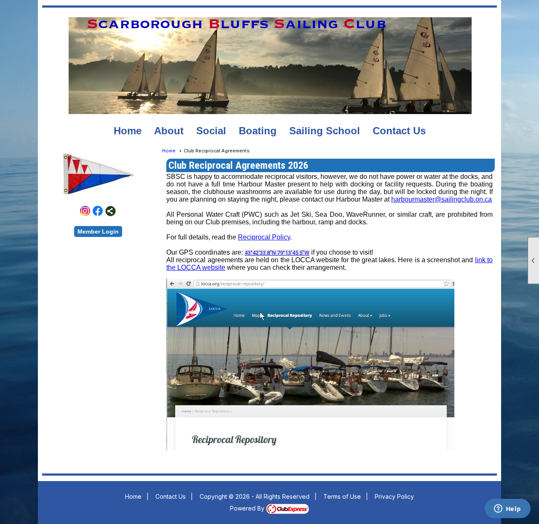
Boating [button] (258, 130)
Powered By (248, 508)
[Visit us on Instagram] (85, 211)
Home (127, 130)
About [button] (169, 130)
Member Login (98, 231)
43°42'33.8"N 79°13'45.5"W (277, 253)
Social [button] (211, 130)
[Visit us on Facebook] (98, 211)
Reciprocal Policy (264, 237)
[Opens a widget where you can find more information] (507, 509)
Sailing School (324, 130)
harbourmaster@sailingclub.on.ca (441, 199)
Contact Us (399, 130)
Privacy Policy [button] (394, 496)
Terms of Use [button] (342, 496)
